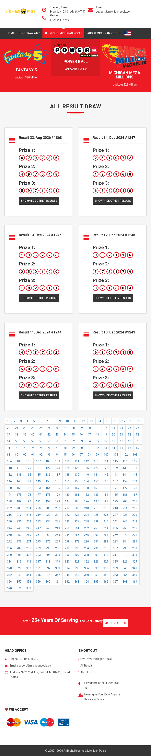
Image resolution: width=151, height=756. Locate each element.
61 (65, 441)
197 (96, 501)
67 (113, 441)
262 (48, 534)
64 (89, 441)
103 (135, 454)
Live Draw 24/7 (29, 33)
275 (38, 541)
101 (115, 454)
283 (115, 541)
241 (115, 521)
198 (105, 501)
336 (86, 568)
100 (106, 454)
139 (77, 474)
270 (125, 534)
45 (73, 434)
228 (125, 514)
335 (77, 568)
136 (48, 474)
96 (73, 454)
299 (134, 548)
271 (134, 534)
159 (134, 481)
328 (9, 568)
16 (115, 421)
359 (38, 581)
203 (19, 508)
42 (49, 434)
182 (86, 494)
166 (67, 488)
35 (129, 427)
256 (125, 528)
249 (57, 528)
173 (134, 488)
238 (86, 521)
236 (67, 521)
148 (28, 481)
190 (28, 501)
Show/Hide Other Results (39, 200)
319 (57, 561)
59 (49, 441)
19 (139, 421)
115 (115, 461)
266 (86, 534)
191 (38, 501)
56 (24, 441)
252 (86, 528)
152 (67, 481)
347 (57, 574)
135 (38, 474)
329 (19, 568)
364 (86, 581)
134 (28, 474)
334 (67, 568)
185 (115, 494)
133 (19, 474)
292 (67, 548)
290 (48, 548)
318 (48, 561)
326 (125, 561)
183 (96, 494)
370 (9, 588)
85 (121, 447)
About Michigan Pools (103, 33)
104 (9, 461)
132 (9, 474)
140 (86, 474)
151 (57, 481)
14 (99, 421)
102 (125, 454)
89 (16, 454)
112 (86, 461)
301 (19, 554)
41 (40, 434)
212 (105, 508)
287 (19, 548)
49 (105, 434)
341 (134, 568)
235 (57, 521)
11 (75, 421)
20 (8, 427)
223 (77, 514)
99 (97, 454)
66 (105, 441)
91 (32, 454)
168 (86, 488)
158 (125, 481)
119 (19, 468)
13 (91, 421)
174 (9, 494)
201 (134, 501)
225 (96, 514)
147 (19, 481)
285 (134, 541)
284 (125, 541)
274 (28, 541)
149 (38, 481)
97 (81, 454)
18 (131, 421)
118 (9, 468)
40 (32, 434)
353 (115, 574)
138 (67, 474)
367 (115, 581)
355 (134, 574)
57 (32, 441)
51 (121, 434)
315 (19, 561)
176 (28, 494)
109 (57, 461)
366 (105, 581)
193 (57, 501)
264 (67, 534)
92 (40, 454)
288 (28, 548)
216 (9, 514)
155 (96, 481)
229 (134, 514)
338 (105, 568)
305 (57, 554)
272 (9, 541)
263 (57, 534)
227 (115, 514)
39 (24, 434)
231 (19, 521)
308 (86, 554)
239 (96, 521)
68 (121, 441)
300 (9, 554)
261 (38, 534)
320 (67, 561)
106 (28, 461)
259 (19, 534)
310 (105, 554)
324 (105, 561)
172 (125, 488)
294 (86, 548)
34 (121, 427)
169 (96, 488)
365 (96, 581)
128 (105, 468)
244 (9, 528)
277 (57, 541)
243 (134, 521)
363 (77, 581)
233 (38, 521)
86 (129, 447)
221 (57, 514)
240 (105, 521)
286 (9, 548)
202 (9, 508)
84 (113, 447)
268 (105, 534)
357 (19, 581)
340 (125, 568)
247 (38, 528)
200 (125, 501)
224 (86, 514)
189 (19, 501)
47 (89, 434)
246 (28, 528)
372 (28, 588)
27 (65, 427)
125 (77, 468)
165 (57, 488)
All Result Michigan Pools (63, 33)
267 (96, 534)
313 (134, 554)
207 (57, 508)
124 (67, 468)
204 (28, 508)
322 (86, 561)
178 (48, 494)
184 (105, 494)
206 (48, 508)
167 (77, 488)
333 (57, 568)
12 (83, 421)
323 (96, 561)
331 (38, 568)
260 (28, 534)
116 (125, 461)
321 (77, 561)
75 (40, 447)
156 (105, 481)
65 (97, 441)
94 (57, 454)
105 (19, 461)
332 (48, 568)
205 (38, 508)
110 (67, 461)
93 (49, 454)
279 (77, 541)
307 (77, 554)
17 (123, 421)
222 (67, 514)
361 (57, 581)
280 (86, 541)
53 (137, 434)
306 (67, 554)
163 (38, 488)
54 (8, 441)
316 (28, 561)
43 (57, 434)
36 (137, 427)
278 (67, 541)
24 (40, 427)
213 (115, 508)
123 (57, 468)
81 (89, 447)
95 (65, 454)
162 (28, 488)
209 (77, 508)
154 (86, 481)
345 (38, 574)
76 (49, 447)
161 (19, 488)
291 (57, 548)
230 (9, 521)
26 (57, 427)
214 (125, 508)
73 (24, 447)
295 (96, 548)
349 (77, 574)
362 (67, 581)
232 (28, 521)
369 (134, 581)
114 (105, 461)
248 (48, 528)
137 (57, 474)
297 (115, 548)
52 (129, 434)
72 (16, 447)
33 (113, 427)
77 (57, 447)
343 (19, 574)
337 (96, 568)
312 (125, 554)
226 (105, 514)
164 (48, 488)
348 (67, 574)
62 (73, 441)
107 (38, 461)
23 (32, 427)
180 (67, 494)
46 (81, 434)
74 (32, 447)
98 (89, 454)
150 (48, 481)
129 (115, 468)
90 (24, 454)
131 (134, 468)
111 (77, 461)
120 (28, 468)
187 (134, 494)
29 (81, 427)
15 (107, 421)
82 (97, 447)
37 (8, 434)
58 (40, 441)
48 (97, 434)
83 (105, 447)
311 (115, 554)
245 (19, 528)
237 (77, 521)
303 (38, 554)
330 (28, 568)
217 (19, 514)
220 (48, 514)
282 (105, 541)
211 (96, 508)
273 (19, 541)
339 (115, 568)
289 (38, 548)
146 (9, 481)
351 (96, 574)
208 (67, 508)
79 (73, 447)
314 (9, 561)
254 (105, 528)
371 (19, 588)
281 (96, 541)
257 (134, 528)
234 (48, 521)
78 (65, 447)
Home (11, 33)
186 (125, 494)
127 (96, 468)
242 (125, 521)
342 (9, 574)
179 (57, 494)
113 (96, 461)
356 (9, 581)
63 (81, 441)
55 (16, 441)
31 (97, 427)
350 (86, 574)
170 (105, 488)
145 (134, 474)
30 (89, 427)
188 (9, 501)
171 (115, 488)
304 (48, 554)
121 (38, 468)
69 (129, 441)
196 (86, 501)
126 (86, 468)
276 (48, 541)
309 (96, 554)
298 (125, 548)
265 (77, 534)
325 (115, 561)
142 (105, 474)
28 (73, 427)
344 (28, 574)
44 (65, 434)
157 (115, 481)
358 (28, 581)
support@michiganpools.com (114, 11)
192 (48, 501)
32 (105, 427)
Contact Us (118, 623)
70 (137, 441)
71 (8, 447)
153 (77, 481)
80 (81, 447)
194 (67, 501)
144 (125, 474)
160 (9, 488)
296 (105, 548)
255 (115, 528)
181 (77, 494)
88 (8, 454)
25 (49, 427)
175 (19, 494)
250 (67, 528)
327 (134, 561)
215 (134, 508)
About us (86, 672)
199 (115, 501)
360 (48, 581)
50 (113, 434)
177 (38, 494)
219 (38, 514)
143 (115, 474)
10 (67, 421)
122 (48, 468)
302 (28, 554)
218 (28, 514)
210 (86, 508)
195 (77, 501)
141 (96, 474)
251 (77, 528)
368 (125, 581)
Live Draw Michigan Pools (96, 658)
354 (125, 574)
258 (9, 534)
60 (57, 441)
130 (125, 468)
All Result (86, 665)
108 (48, 461)
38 (16, 434)
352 (105, 574)
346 (48, 574)
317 (38, 561)
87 (137, 447)
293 (77, 548)
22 (24, 427)
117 (134, 461)
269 (115, 534)
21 (16, 427)
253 (96, 528)
